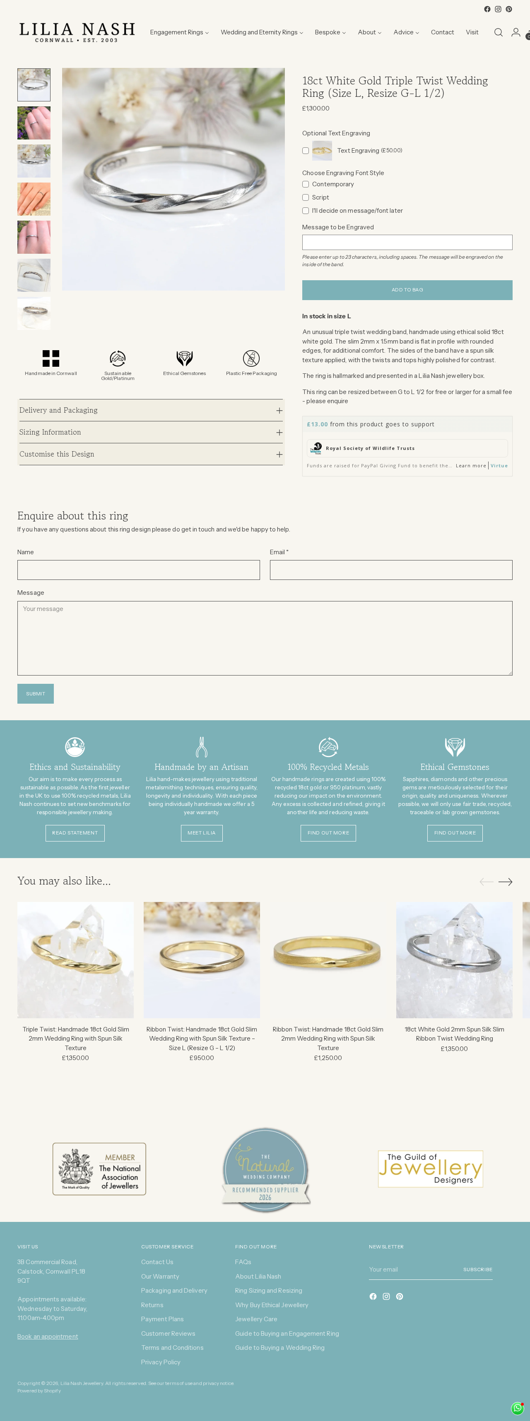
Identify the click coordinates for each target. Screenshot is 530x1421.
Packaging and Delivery (174, 1290)
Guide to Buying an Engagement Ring (287, 1333)
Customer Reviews (168, 1333)
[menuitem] (179, 32)
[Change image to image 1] (34, 84)
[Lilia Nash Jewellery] (77, 32)
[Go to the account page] (516, 32)
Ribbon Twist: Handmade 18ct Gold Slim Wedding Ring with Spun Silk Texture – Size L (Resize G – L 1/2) (202, 1038)
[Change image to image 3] (34, 161)
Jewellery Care (256, 1319)
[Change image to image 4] (34, 199)
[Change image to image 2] (34, 122)
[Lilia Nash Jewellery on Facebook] (487, 9)
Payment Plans (162, 1319)
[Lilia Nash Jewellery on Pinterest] (509, 9)
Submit (36, 694)
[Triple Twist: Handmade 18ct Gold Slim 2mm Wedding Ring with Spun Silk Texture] (75, 960)
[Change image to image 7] (34, 313)
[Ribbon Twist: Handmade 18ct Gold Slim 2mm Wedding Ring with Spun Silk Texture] (328, 960)
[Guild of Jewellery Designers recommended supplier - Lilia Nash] (430, 1169)
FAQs (243, 1262)
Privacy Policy (161, 1362)
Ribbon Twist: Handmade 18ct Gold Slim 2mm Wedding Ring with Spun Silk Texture (328, 1038)
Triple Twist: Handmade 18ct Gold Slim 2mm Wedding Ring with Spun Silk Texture (75, 1038)
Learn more (471, 465)
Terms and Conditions (172, 1347)
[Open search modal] (498, 32)
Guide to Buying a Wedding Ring (280, 1347)
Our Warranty (160, 1276)
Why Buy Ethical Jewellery (271, 1305)
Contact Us (157, 1262)
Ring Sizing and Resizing (268, 1290)
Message (30, 592)
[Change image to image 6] (34, 275)
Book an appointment (47, 1336)
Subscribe (478, 1269)
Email (279, 552)
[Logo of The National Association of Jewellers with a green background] (99, 1169)
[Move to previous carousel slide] (486, 882)
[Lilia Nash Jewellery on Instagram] (498, 9)
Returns (152, 1305)
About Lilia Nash (258, 1276)
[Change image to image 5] (34, 237)
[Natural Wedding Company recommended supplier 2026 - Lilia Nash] (265, 1169)
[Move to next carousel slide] (506, 882)
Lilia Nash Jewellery (82, 1383)
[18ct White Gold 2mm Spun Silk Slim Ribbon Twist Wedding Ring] (454, 960)
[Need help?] (517, 1408)
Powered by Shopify (38, 1391)
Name (25, 552)
